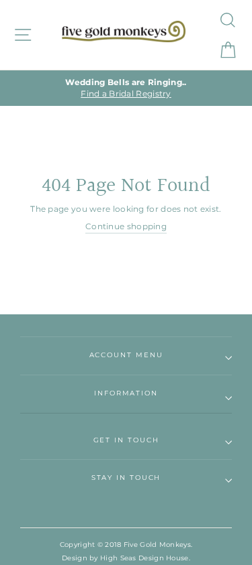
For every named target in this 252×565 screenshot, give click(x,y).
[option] (126, 88)
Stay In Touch (126, 477)
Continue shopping (126, 226)
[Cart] (226, 50)
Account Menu (126, 355)
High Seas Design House (144, 558)
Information (126, 393)
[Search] (226, 20)
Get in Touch (126, 440)
